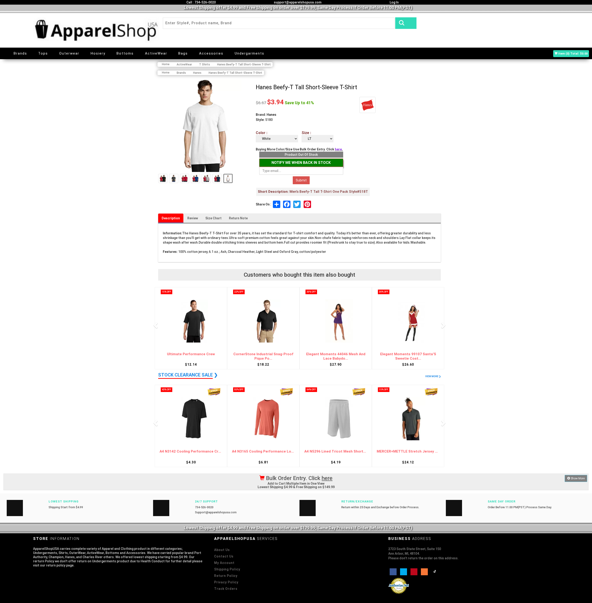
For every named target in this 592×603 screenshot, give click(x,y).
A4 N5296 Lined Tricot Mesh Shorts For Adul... (263, 451)
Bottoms (125, 53)
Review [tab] (192, 218)
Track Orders (225, 589)
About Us (222, 550)
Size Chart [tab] (213, 218)
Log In (394, 2)
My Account (224, 563)
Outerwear (69, 53)
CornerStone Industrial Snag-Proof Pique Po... (191, 356)
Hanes (271, 114)
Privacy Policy (226, 582)
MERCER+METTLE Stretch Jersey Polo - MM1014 (335, 451)
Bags (183, 53)
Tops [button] (43, 53)
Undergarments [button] (249, 53)
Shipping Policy (227, 569)
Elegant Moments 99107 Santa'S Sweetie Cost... (336, 356)
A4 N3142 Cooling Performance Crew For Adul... (408, 451)
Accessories (211, 53)
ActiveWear (156, 53)
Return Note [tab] (238, 218)
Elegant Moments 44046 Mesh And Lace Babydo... (263, 356)
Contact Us (224, 556)
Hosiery (98, 53)
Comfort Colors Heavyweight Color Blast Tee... (408, 356)
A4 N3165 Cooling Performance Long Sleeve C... (191, 451)
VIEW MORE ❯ (433, 376)
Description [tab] (171, 218)
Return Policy (225, 576)
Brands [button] (20, 53)
